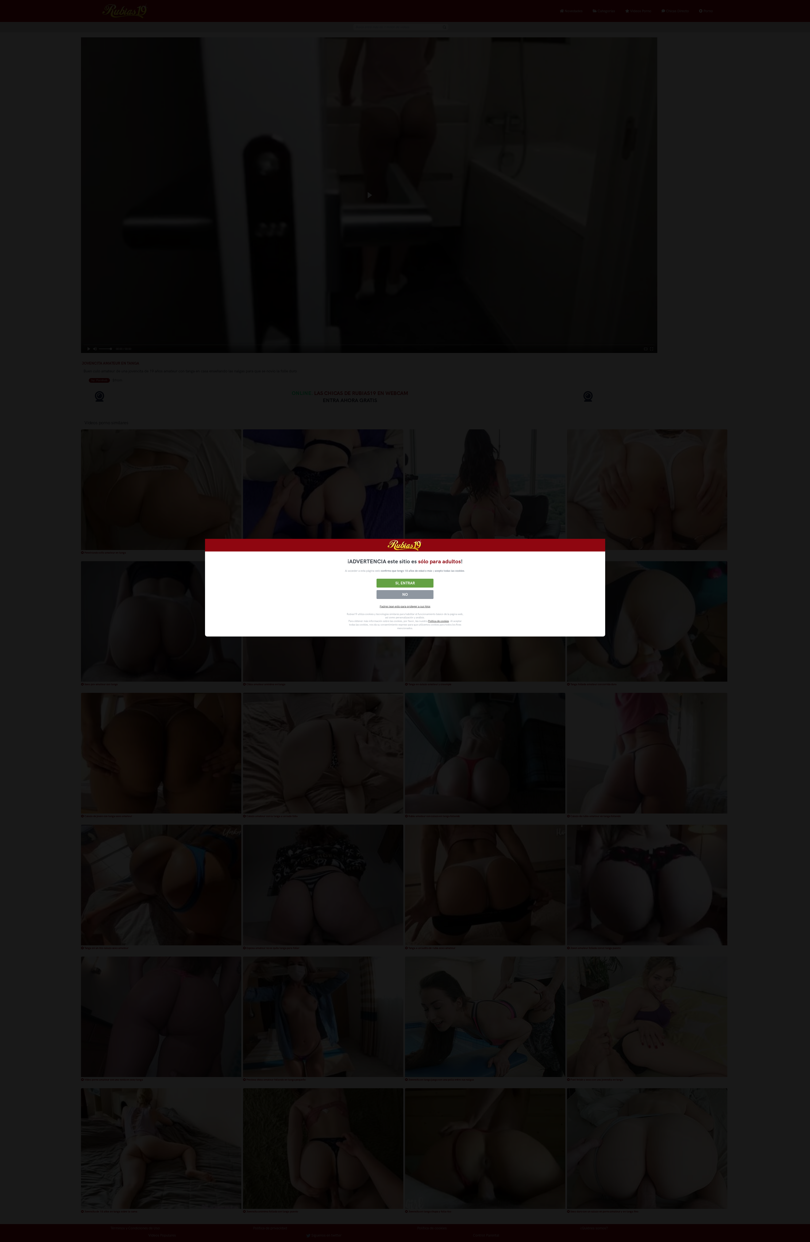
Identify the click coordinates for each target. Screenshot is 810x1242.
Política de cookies (438, 621)
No (405, 594)
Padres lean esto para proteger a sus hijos (405, 606)
